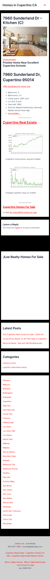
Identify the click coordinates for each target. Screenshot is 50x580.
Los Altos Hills (9, 431)
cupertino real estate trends (15, 367)
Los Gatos (7, 435)
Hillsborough (8, 422)
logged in (18, 228)
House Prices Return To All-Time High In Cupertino (25, 339)
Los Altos (7, 427)
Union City (7, 519)
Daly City (7, 405)
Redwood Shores (10, 469)
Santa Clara (8, 502)
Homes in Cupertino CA (20, 5)
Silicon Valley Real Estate (34, 562)
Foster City (7, 414)
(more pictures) (9, 59)
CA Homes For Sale (25, 565)
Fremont (6, 418)
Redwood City (9, 464)
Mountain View (9, 456)
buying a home (9, 363)
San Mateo (7, 498)
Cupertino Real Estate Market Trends (27, 556)
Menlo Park (8, 439)
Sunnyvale (7, 515)
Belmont (6, 384)
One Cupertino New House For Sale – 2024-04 (23, 334)
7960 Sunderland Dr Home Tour (16, 86)
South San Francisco (12, 511)
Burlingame (7, 393)
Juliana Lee (19, 543)
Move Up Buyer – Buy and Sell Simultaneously (22, 343)
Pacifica (6, 473)
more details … (14, 113)
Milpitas (6, 448)
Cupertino (7, 401)
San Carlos (7, 490)
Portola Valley (8, 481)
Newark (6, 460)
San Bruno (7, 486)
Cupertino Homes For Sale (19, 206)
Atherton (7, 380)
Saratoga (7, 507)
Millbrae (6, 443)
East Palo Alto (9, 410)
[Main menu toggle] (44, 5)
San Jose (7, 494)
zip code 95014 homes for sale (23, 212)
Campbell (7, 397)
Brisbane (6, 389)
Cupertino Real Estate (20, 122)
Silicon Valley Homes (14, 562)
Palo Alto (7, 477)
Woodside (7, 523)
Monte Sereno (9, 452)
